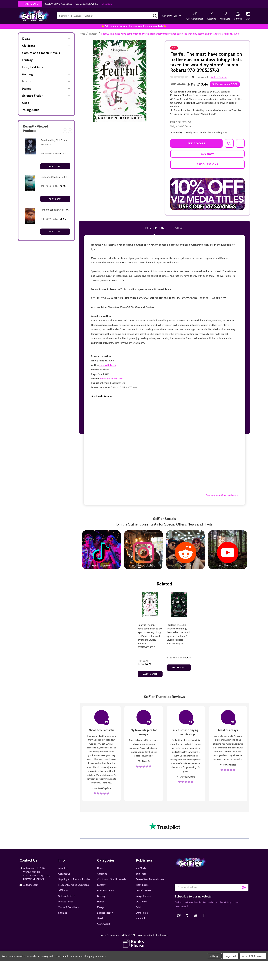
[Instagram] (179, 915)
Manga (26, 88)
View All (140, 918)
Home (82, 33)
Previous (65, 130)
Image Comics (143, 896)
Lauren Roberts (107, 365)
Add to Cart (55, 166)
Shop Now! (107, 3)
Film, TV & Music (33, 67)
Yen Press (46, 144)
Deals (26, 38)
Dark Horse (142, 912)
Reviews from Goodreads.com (222, 495)
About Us (63, 868)
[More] (69, 38)
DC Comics (141, 901)
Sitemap (62, 912)
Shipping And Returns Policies (74, 879)
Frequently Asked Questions (73, 884)
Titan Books (142, 884)
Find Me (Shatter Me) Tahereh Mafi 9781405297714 (68, 209)
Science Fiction (32, 95)
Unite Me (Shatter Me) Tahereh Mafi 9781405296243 (69, 177)
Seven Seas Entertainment (150, 879)
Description (154, 228)
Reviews (178, 228)
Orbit (138, 907)
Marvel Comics (143, 890)
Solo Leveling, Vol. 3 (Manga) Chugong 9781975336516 (69, 140)
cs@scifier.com (30, 884)
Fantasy (27, 60)
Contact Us (64, 873)
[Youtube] (195, 915)
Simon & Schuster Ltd (111, 378)
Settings (214, 956)
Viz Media (141, 868)
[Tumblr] (187, 915)
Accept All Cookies (252, 956)
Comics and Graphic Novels (41, 53)
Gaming (27, 74)
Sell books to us (66, 896)
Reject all (231, 956)
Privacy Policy (65, 901)
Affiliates (63, 890)
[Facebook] (204, 915)
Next (70, 130)
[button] (207, 194)
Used (25, 103)
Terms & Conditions (68, 907)
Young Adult (30, 110)
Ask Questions (207, 164)
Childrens (28, 46)
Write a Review (219, 77)
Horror (26, 81)
